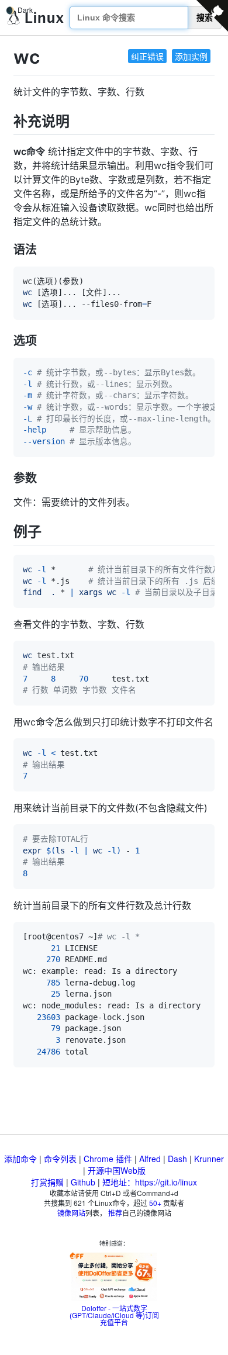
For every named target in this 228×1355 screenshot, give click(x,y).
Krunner (209, 1158)
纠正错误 (147, 56)
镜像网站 (71, 1213)
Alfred (150, 1158)
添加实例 (191, 56)
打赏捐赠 (47, 1182)
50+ (155, 1203)
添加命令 (20, 1158)
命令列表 (60, 1158)
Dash (177, 1158)
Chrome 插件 (108, 1158)
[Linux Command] (36, 18)
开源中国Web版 (117, 1170)
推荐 (115, 1213)
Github (83, 1182)
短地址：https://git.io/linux (149, 1182)
